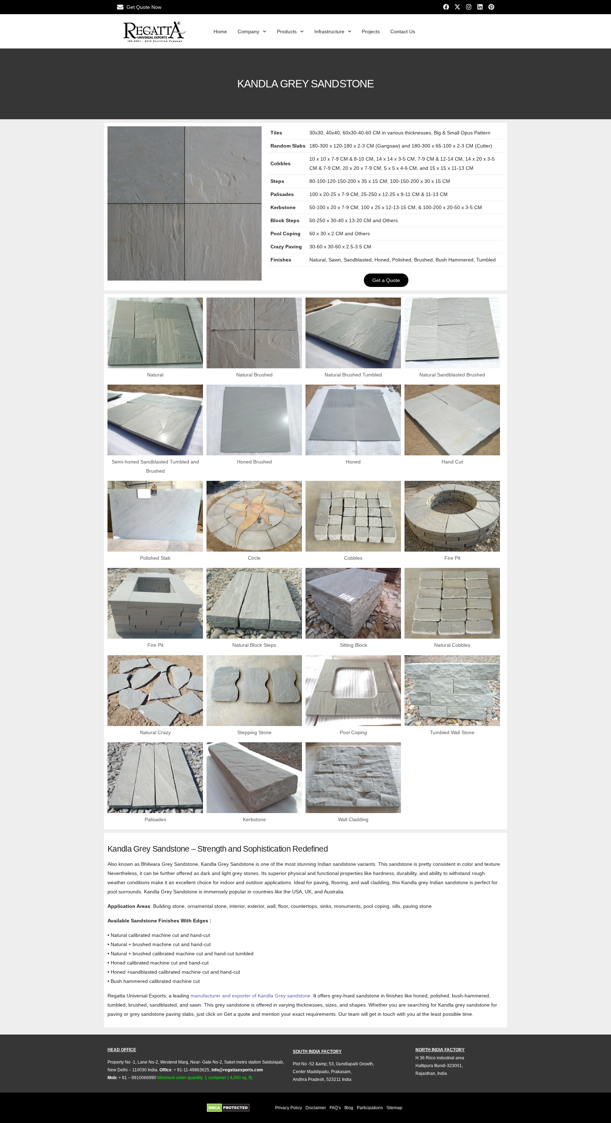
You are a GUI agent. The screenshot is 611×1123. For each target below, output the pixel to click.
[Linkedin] (480, 7)
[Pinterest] (491, 7)
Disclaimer (316, 1107)
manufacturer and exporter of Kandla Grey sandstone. (251, 995)
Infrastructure (329, 31)
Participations (370, 1107)
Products (287, 31)
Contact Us (402, 31)
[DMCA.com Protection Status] (236, 1108)
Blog (348, 1107)
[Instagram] (469, 7)
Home (220, 31)
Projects (371, 31)
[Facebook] (446, 7)
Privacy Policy (288, 1107)
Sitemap (394, 1107)
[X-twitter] (457, 7)
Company (248, 31)
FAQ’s (335, 1107)
